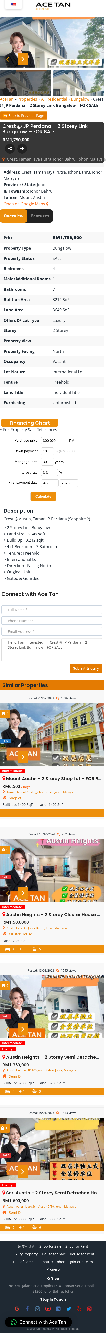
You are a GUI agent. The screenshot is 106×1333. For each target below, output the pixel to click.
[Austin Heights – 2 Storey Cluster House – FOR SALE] (52, 870)
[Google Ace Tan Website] (17, 1309)
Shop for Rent (76, 1246)
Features (40, 216)
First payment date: (23, 482)
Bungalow (80, 99)
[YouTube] (48, 1309)
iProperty (53, 1269)
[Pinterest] (89, 1309)
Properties (27, 99)
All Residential (54, 99)
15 (6, 1128)
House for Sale (54, 1254)
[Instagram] (37, 1309)
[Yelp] (79, 1309)
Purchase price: (26, 440)
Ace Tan (48, 594)
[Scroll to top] (94, 1321)
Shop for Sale (50, 1246)
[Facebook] (27, 1309)
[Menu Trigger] (92, 18)
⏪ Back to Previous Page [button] (23, 115)
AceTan (7, 99)
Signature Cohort (52, 1261)
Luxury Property (25, 1254)
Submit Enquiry (86, 668)
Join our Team (81, 1261)
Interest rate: (29, 472)
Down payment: (26, 451)
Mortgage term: (27, 462)
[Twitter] (68, 1309)
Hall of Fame (23, 1261)
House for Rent (82, 1254)
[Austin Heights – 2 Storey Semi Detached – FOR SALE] (52, 1006)
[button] (38, 1322)
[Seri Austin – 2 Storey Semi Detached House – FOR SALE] (52, 1149)
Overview (14, 216)
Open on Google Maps (25, 204)
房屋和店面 (26, 1246)
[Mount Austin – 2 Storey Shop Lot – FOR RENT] (52, 734)
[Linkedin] (58, 1309)
